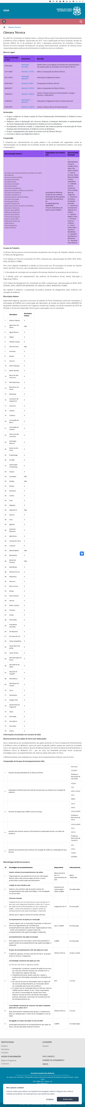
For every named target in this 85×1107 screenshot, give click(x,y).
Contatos (4, 1052)
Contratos (5, 1064)
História (4, 1046)
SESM (6, 10)
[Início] (4, 27)
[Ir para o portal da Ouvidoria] (57, 1)
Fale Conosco (48, 1056)
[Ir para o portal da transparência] (53, 1)
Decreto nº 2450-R (28, 107)
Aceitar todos (68, 1099)
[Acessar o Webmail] (63, 1)
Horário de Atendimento (53, 1060)
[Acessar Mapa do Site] (67, 1)
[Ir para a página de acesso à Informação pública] (50, 1)
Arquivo (45, 1046)
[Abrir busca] (81, 21)
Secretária (5, 1049)
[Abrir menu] (4, 21)
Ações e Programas (8, 1060)
